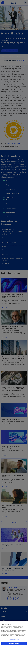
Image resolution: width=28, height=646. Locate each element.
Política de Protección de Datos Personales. (13, 636)
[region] (14, 633)
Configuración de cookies (14, 639)
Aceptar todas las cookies (14, 643)
